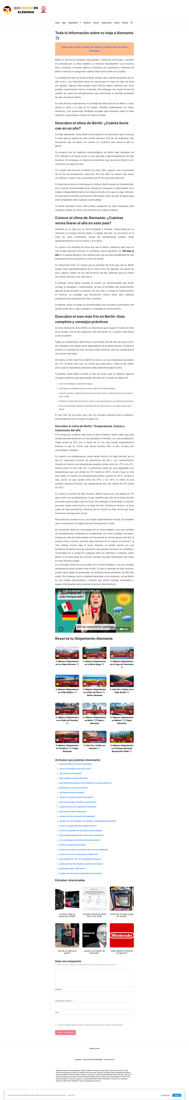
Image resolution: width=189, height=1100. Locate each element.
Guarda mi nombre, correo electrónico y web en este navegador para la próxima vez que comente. (90, 1025)
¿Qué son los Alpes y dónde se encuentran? (77, 802)
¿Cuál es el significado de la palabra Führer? (77, 826)
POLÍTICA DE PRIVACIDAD (92, 1059)
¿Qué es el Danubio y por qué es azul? (75, 769)
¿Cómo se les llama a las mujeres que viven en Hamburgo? (83, 850)
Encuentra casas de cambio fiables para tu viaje (87, 1076)
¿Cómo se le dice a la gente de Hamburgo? (77, 816)
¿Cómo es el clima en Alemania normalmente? (78, 854)
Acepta (177, 1095)
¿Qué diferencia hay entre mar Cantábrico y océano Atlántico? (85, 783)
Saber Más (71, 1095)
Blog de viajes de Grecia (65, 1070)
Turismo (96, 23)
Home (57, 23)
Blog (64, 23)
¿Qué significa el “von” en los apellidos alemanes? (80, 859)
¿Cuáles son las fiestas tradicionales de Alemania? (80, 873)
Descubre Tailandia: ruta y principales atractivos (82, 1081)
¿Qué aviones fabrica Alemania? (72, 812)
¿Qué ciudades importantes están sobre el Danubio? (81, 835)
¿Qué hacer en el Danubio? (70, 773)
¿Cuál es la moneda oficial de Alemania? (76, 797)
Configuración (165, 1095)
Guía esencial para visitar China (118, 1076)
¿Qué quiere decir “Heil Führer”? (72, 869)
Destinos (87, 23)
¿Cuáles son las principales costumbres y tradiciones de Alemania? (87, 821)
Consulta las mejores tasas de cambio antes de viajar (76, 1072)
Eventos (125, 23)
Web (56, 1012)
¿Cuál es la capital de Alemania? (72, 845)
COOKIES (78, 1059)
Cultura (117, 23)
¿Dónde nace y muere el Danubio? (73, 788)
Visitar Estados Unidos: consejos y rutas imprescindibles (91, 1074)
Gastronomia (106, 23)
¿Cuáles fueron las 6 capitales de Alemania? (78, 807)
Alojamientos (73, 23)
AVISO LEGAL (94, 1048)
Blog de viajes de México (84, 1070)
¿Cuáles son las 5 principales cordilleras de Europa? (81, 864)
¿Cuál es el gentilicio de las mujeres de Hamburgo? (80, 830)
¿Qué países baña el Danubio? (72, 792)
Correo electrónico (64, 1001)
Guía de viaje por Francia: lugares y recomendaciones (76, 1079)
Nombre (59, 989)
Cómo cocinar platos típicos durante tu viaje (111, 1070)
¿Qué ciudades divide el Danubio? (73, 778)
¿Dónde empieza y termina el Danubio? (75, 764)
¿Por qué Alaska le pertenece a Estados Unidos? (79, 840)
